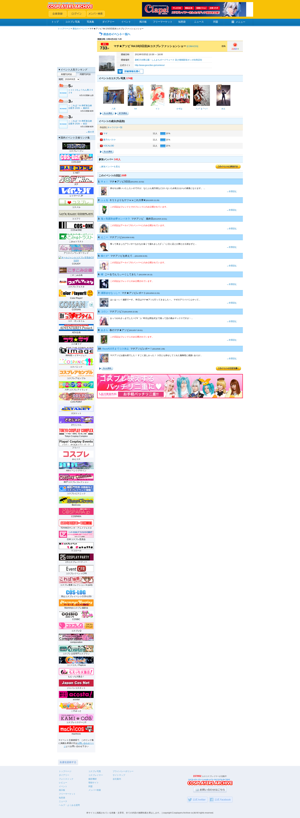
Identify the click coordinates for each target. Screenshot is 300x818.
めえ (223, 109)
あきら (104, 330)
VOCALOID (108, 146)
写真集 (90, 21)
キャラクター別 (115, 127)
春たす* (105, 255)
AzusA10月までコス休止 (115, 348)
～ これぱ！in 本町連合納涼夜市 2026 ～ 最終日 (80, 106)
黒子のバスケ (109, 139)
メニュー (240, 21)
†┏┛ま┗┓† (201, 109)
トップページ (64, 28)
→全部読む (232, 191)
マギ (105, 133)
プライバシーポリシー (123, 771)
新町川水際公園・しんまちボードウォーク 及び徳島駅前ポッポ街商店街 (168, 60)
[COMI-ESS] (192, 46)
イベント (126, 21)
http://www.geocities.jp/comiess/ (150, 65)
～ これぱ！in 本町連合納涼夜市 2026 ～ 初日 (80, 122)
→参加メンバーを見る (109, 166)
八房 (113, 109)
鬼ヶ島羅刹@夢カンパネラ (115, 218)
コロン (104, 311)
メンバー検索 (94, 790)
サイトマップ (119, 775)
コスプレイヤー (95, 775)
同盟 (215, 21)
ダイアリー (108, 21)
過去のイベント (80, 28)
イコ (157, 109)
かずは (179, 109)
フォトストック (66, 779)
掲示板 (143, 21)
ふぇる (104, 200)
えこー (104, 237)
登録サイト (93, 782)
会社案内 (117, 779)
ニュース (199, 21)
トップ (55, 21)
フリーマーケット (162, 21)
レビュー (63, 782)
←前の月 (90, 132)
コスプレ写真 (72, 21)
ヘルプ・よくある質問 (69, 805)
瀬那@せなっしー (110, 293)
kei (135, 109)
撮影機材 (92, 779)
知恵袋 (182, 21)
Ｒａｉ (104, 181)
